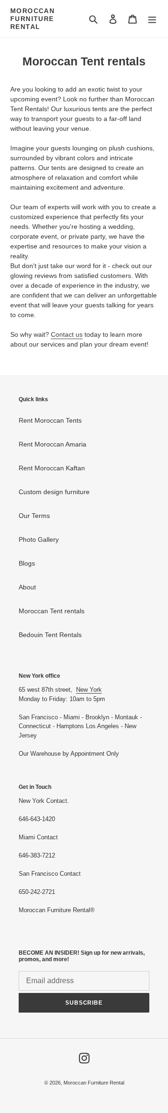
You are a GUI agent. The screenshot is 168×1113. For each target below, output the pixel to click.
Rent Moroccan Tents (50, 420)
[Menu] (152, 18)
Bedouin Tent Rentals (50, 634)
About (27, 587)
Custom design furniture (54, 492)
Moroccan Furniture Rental (32, 18)
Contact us (67, 334)
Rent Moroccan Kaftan (52, 468)
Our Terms (34, 515)
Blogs (27, 563)
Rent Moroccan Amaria (52, 444)
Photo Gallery (39, 539)
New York (89, 689)
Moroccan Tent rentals (51, 611)
